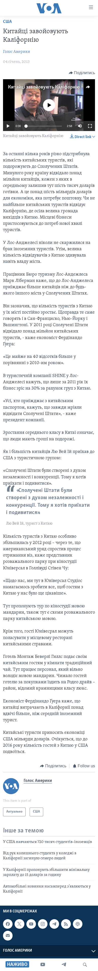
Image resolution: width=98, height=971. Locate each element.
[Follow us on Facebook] (8, 924)
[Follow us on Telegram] (54, 924)
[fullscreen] (90, 126)
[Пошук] (84, 964)
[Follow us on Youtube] (31, 924)
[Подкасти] (77, 924)
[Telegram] (64, 964)
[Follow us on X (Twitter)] (19, 924)
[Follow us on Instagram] (42, 924)
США (7, 22)
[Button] (82, 73)
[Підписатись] (8, 936)
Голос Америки (16, 52)
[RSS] (66, 924)
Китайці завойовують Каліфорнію (44, 87)
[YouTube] (43, 964)
